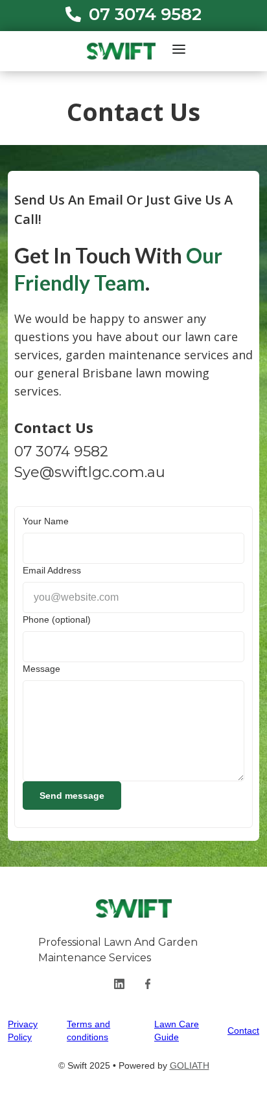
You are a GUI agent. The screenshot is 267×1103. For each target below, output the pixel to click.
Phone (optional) (57, 619)
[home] (118, 51)
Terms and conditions (88, 1030)
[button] (179, 49)
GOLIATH (189, 1065)
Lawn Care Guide (176, 1030)
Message (41, 668)
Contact (243, 1030)
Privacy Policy (23, 1030)
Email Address (52, 570)
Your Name (46, 521)
